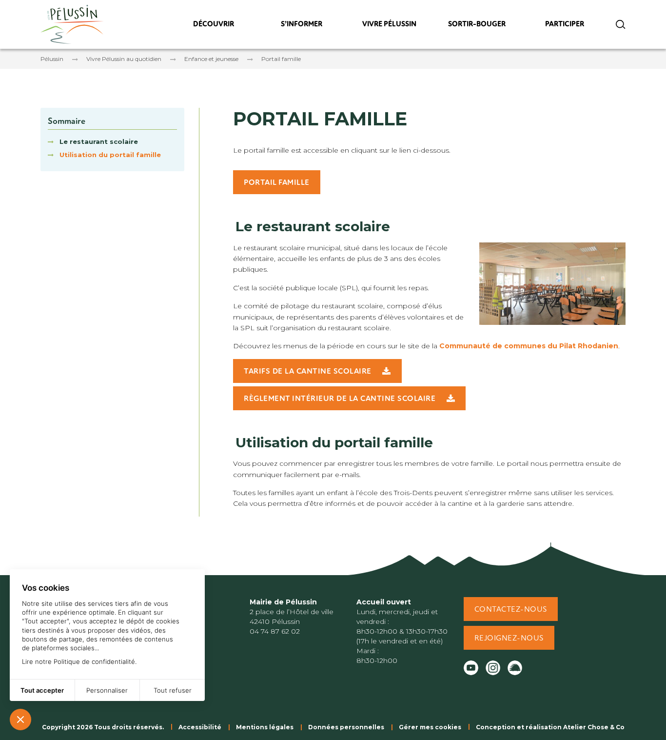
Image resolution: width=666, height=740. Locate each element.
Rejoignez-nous (509, 638)
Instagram (493, 667)
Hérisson (515, 667)
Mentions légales (265, 727)
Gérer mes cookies (430, 727)
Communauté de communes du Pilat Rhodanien (528, 345)
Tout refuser (173, 690)
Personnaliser (107, 690)
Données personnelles (346, 727)
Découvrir (213, 26)
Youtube (471, 667)
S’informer (301, 26)
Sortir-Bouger (477, 26)
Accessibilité (199, 727)
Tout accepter (42, 690)
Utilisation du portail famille (110, 155)
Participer (565, 26)
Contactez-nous (510, 610)
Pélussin (51, 58)
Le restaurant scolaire (98, 141)
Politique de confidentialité (94, 661)
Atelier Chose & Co (594, 727)
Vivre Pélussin (389, 26)
